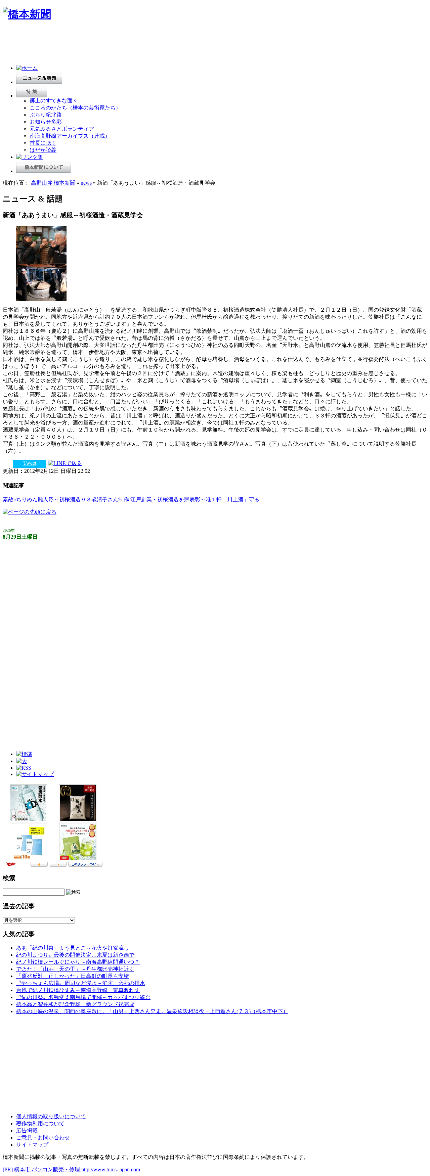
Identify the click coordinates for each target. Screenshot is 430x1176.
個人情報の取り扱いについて (51, 1116)
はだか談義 (43, 150)
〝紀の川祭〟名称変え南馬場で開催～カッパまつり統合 (83, 997)
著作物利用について (40, 1123)
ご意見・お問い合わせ (43, 1137)
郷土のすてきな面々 (54, 100)
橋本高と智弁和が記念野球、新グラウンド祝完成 (75, 1004)
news (86, 183)
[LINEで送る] (65, 463)
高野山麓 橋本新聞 (53, 183)
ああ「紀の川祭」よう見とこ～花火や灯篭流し (72, 948)
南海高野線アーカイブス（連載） (70, 136)
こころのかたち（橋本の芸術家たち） (75, 107)
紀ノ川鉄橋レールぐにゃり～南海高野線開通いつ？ (78, 962)
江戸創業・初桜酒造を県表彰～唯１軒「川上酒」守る (194, 499)
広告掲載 (27, 1130)
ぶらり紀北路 (46, 115)
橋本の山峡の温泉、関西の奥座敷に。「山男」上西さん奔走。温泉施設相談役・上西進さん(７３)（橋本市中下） (152, 1011)
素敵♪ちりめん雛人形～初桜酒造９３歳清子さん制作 (66, 499)
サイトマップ (32, 1144)
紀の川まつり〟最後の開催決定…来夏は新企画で (75, 955)
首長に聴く (43, 143)
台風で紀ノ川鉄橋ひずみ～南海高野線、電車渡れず (78, 990)
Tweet (29, 463)
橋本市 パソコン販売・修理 (47, 1169)
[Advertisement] (125, 44)
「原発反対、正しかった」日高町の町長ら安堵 (72, 976)
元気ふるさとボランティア (62, 129)
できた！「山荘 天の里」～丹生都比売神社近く (75, 969)
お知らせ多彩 (46, 122)
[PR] (8, 1169)
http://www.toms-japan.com (110, 1169)
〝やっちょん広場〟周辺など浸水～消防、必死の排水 (80, 983)
